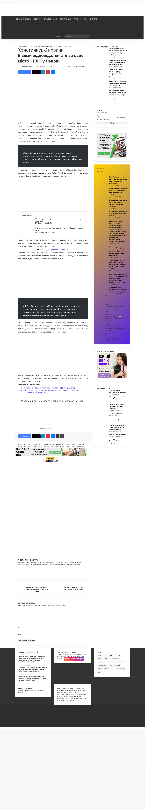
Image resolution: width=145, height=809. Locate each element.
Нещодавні (100, 168)
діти (109, 662)
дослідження (101, 662)
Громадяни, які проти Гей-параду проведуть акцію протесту (118, 406)
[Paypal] (15, 720)
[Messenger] (53, 72)
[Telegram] (15, 722)
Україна (118, 655)
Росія (105, 655)
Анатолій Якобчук (26, 66)
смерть (107, 668)
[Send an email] (34, 66)
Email (20, 634)
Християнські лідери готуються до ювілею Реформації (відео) (48, 388)
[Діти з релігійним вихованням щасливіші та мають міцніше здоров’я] (102, 293)
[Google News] (61, 428)
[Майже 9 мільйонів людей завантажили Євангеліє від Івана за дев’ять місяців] (28, 234)
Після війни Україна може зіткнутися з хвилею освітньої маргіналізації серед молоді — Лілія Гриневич (117, 265)
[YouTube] (18, 571)
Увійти (112, 123)
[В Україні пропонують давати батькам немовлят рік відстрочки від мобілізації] (28, 224)
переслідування (102, 665)
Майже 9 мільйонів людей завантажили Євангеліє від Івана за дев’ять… (118, 62)
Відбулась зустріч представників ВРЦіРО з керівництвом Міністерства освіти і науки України (117, 395)
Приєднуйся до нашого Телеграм (53, 250)
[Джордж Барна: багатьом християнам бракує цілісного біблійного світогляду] (102, 206)
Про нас (83, 19)
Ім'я (19, 627)
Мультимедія (65, 19)
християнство (121, 668)
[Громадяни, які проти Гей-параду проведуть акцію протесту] (102, 410)
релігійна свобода (115, 665)
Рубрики (37, 19)
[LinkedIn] (43, 72)
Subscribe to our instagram (74, 658)
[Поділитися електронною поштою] (57, 436)
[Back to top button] (0, 728)
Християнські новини (31, 46)
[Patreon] (15, 726)
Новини (28, 19)
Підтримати (57, 36)
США (111, 655)
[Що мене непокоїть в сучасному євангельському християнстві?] (102, 419)
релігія (100, 668)
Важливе (47, 19)
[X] (18, 569)
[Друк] (62, 436)
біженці (100, 658)
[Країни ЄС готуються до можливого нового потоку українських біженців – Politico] (102, 440)
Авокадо (107, 296)
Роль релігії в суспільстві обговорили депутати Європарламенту (117, 427)
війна (106, 658)
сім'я (113, 668)
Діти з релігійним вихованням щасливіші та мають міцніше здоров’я (118, 290)
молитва (115, 662)
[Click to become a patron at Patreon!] (53, 419)
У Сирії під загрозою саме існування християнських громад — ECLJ (118, 83)
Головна (21, 46)
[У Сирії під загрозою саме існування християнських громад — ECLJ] (102, 87)
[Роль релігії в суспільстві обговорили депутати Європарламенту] (102, 431)
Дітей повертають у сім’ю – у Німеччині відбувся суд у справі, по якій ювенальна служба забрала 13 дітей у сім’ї (118, 278)
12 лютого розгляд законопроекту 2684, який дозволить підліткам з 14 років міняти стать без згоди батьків (118, 251)
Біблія (99, 655)
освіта (122, 662)
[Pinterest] (48, 72)
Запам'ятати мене (104, 119)
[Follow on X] (32, 66)
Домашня (20, 19)
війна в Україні (115, 658)
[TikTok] (18, 575)
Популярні (100, 171)
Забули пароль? (121, 117)
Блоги (54, 19)
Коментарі (100, 175)
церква (100, 672)
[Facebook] (18, 566)
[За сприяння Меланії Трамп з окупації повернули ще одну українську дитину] (102, 75)
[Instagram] (18, 573)
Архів (76, 19)
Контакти (93, 19)
